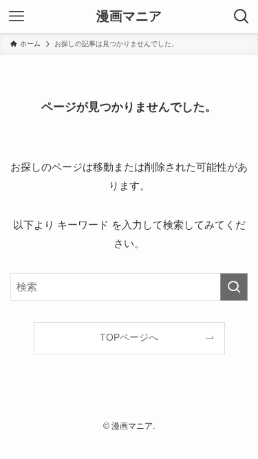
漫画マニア (129, 16)
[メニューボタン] (16, 16)
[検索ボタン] (241, 16)
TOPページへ (129, 337)
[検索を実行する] (234, 287)
